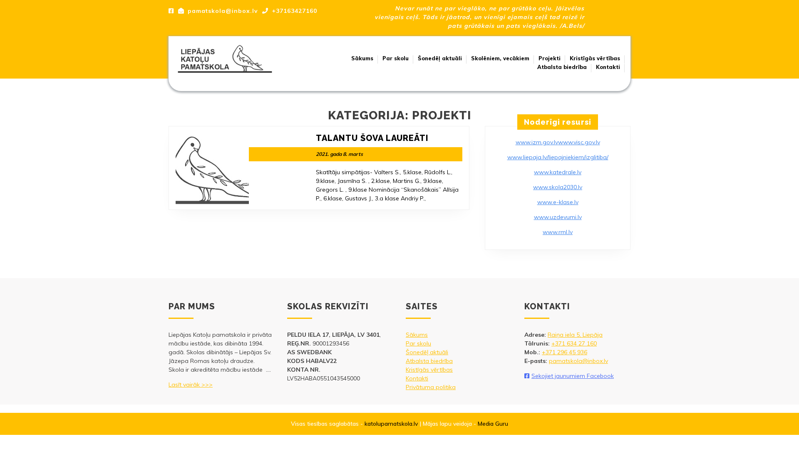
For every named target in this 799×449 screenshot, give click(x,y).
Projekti (549, 58)
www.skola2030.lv (557, 187)
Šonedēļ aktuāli (440, 58)
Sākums (362, 58)
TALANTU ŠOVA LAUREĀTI (372, 138)
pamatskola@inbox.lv (578, 361)
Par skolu (395, 58)
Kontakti (608, 67)
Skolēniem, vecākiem (500, 58)
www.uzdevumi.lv (558, 217)
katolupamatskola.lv (391, 423)
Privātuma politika (431, 387)
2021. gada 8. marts (339, 154)
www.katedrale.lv (557, 172)
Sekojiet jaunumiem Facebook (572, 376)
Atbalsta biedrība (562, 67)
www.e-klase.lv (557, 202)
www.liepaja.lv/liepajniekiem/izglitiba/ (557, 157)
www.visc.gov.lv (579, 142)
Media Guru (493, 423)
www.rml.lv (558, 232)
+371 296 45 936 (564, 352)
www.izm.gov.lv (537, 142)
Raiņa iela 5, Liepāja (575, 334)
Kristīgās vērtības (595, 58)
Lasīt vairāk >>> (191, 384)
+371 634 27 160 (574, 343)
